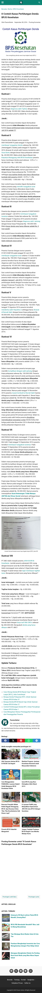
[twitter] (13, 740)
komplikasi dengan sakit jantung (20, 371)
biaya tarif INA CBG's (24, 622)
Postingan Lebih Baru (9, 897)
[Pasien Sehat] (21, 2)
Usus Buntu (5, 153)
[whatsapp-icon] (31, 971)
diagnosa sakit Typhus (19, 109)
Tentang (16, 980)
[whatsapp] (29, 740)
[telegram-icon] (25, 971)
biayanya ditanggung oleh (10, 157)
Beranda (9, 980)
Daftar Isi (27, 983)
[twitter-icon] (16, 971)
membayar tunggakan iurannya (19, 445)
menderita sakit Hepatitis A (11, 310)
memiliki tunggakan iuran (26, 187)
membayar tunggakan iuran (11, 256)
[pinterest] (21, 740)
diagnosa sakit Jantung (31, 221)
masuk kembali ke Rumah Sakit (23, 393)
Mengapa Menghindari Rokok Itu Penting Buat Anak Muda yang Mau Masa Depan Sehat (25, 955)
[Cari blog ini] (39, 2)
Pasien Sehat (20, 990)
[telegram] (37, 740)
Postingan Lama (34, 897)
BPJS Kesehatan (27, 157)
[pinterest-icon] (21, 971)
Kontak (23, 980)
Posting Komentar (35, 22)
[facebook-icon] (11, 971)
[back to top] (38, 989)
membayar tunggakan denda (12, 145)
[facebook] (5, 740)
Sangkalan (30, 980)
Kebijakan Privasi (17, 983)
